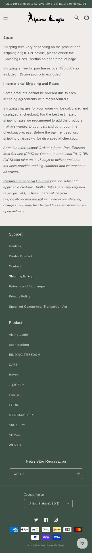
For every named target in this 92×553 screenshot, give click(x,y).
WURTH (15, 445)
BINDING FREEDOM (24, 354)
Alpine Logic (18, 334)
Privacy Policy (19, 296)
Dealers (15, 246)
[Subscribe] (78, 473)
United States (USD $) (44, 503)
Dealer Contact (20, 256)
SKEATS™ (17, 425)
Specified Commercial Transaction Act (38, 306)
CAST (13, 364)
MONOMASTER (21, 415)
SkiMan (14, 435)
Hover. (14, 374)
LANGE (14, 395)
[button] (5, 17)
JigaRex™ (17, 384)
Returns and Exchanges (27, 286)
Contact (15, 266)
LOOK (13, 405)
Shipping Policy (20, 276)
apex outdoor (19, 344)
